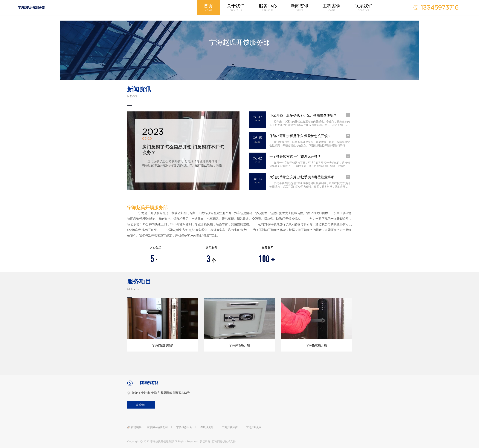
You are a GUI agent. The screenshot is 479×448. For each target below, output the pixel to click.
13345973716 (146, 383)
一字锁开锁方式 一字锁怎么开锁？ (295, 156)
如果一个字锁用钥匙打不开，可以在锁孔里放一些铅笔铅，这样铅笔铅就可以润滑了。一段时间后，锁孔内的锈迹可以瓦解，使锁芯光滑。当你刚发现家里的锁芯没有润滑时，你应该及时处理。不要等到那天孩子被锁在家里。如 (309, 164)
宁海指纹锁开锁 (316, 345)
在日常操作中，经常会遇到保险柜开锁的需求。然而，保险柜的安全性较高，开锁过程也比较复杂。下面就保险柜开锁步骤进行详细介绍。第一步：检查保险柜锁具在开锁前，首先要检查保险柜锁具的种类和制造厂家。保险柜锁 (309, 143)
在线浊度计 (206, 427)
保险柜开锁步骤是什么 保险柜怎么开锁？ (300, 136)
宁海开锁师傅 (230, 427)
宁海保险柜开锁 (239, 345)
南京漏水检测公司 (157, 427)
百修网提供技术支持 (224, 441)
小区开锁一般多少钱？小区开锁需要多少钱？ (303, 115)
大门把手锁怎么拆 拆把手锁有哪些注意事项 (301, 177)
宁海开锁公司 (254, 427)
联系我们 (141, 404)
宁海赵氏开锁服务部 (31, 7)
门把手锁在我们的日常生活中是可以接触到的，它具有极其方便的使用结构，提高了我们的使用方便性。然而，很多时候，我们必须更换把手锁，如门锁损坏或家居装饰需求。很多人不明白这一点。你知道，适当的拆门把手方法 (309, 185)
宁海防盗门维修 (162, 345)
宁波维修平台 (184, 427)
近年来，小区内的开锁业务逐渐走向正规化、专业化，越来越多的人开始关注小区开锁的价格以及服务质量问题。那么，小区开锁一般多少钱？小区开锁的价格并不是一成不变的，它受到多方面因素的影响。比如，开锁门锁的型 (309, 123)
